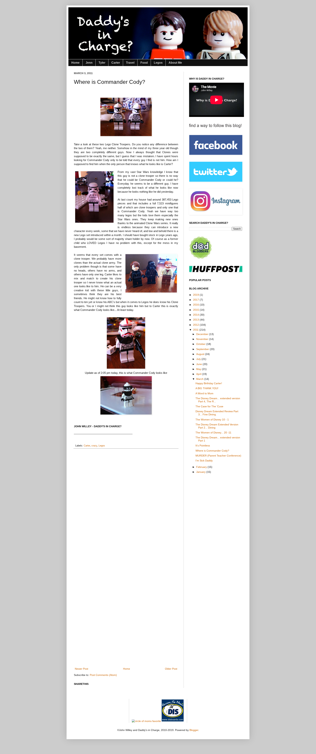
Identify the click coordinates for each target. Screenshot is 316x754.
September (203, 349)
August (200, 354)
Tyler (102, 62)
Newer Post (81, 668)
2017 (196, 299)
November (202, 339)
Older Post (171, 668)
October (201, 344)
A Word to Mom (204, 393)
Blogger (193, 730)
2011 (196, 329)
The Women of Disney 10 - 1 (212, 419)
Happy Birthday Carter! (208, 383)
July (199, 359)
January (201, 471)
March (200, 378)
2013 (196, 319)
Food (144, 62)
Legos (158, 62)
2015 (196, 309)
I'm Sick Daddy (204, 460)
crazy (94, 445)
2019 (196, 294)
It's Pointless (202, 445)
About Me (175, 62)
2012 (196, 324)
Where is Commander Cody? (212, 450)
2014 (196, 314)
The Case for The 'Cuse (209, 406)
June (199, 364)
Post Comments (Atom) (103, 674)
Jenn (89, 62)
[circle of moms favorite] (146, 721)
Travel (130, 62)
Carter (115, 62)
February (202, 466)
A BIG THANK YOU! (206, 388)
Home (75, 62)
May (199, 369)
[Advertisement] (140, 654)
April (199, 374)
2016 (196, 304)
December (202, 334)
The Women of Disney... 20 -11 (213, 432)
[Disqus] (126, 499)
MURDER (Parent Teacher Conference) (218, 455)
